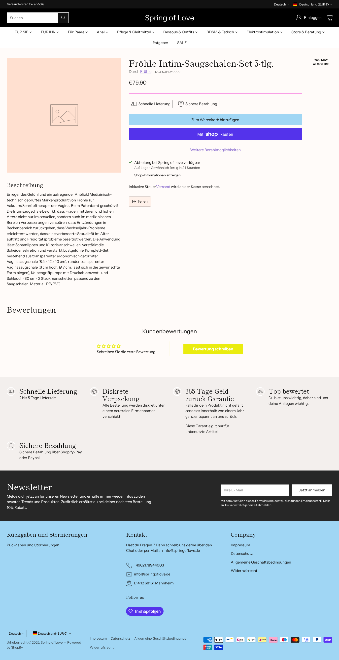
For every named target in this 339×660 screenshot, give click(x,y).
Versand (163, 186)
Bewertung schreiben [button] (213, 348)
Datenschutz (242, 553)
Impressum (240, 545)
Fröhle (145, 71)
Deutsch (280, 4)
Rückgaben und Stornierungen (33, 545)
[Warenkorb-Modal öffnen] (329, 17)
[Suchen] (63, 17)
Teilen (142, 201)
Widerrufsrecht (244, 570)
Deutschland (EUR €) (314, 4)
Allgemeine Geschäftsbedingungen (261, 562)
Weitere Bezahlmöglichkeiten (215, 149)
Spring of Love (52, 642)
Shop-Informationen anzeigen (157, 175)
